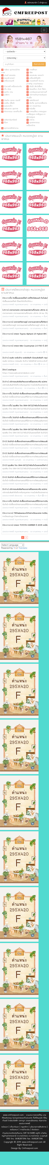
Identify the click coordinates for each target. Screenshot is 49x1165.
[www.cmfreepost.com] (24, 12)
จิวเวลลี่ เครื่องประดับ (13, 86)
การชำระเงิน (25, 1129)
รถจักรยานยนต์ (43, 460)
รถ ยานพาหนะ (35, 105)
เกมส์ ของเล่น (9, 75)
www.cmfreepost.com (13, 1115)
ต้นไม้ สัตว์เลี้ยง (35, 86)
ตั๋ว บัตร (7, 89)
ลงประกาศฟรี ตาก (10, 364)
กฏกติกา (24, 1126)
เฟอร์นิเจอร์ (34, 100)
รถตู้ (45, 340)
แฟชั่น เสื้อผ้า (9, 103)
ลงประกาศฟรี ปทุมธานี (12, 352)
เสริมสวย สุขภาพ (11, 108)
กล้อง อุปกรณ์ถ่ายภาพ (10, 71)
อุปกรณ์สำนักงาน (11, 128)
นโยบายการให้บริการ (38, 1126)
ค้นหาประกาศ (39, 64)
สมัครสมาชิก (32, 2)
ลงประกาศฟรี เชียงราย (12, 388)
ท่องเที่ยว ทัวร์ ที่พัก (37, 89)
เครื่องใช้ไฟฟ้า (35, 78)
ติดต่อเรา (35, 1129)
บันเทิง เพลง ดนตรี (12, 100)
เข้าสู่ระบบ (43, 2)
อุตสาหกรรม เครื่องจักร (33, 124)
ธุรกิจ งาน (8, 92)
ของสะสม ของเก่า (36, 75)
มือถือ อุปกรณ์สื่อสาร (38, 103)
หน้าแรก (4, 1126)
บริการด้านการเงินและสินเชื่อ (37, 96)
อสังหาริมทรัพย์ (10, 119)
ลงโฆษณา (14, 1129)
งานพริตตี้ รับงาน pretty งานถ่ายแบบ (35, 82)
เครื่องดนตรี (9, 80)
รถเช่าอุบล (12, 369)
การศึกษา (33, 69)
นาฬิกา (6, 94)
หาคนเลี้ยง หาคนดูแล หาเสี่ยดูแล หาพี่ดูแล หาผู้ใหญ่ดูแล (36, 114)
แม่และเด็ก (8, 105)
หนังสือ (32, 108)
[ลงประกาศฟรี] (24, 21)
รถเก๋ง (39, 352)
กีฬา (31, 72)
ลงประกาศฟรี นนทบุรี (11, 460)
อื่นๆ (6, 122)
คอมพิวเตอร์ (9, 78)
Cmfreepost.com (30, 1148)
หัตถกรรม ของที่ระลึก (13, 111)
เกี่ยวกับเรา (14, 1126)
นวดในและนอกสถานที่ (38, 92)
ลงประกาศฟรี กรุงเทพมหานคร (15, 304)
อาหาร (31, 119)
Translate (22, 548)
